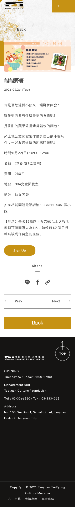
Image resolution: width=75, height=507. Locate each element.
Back (21, 29)
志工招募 (14, 499)
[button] (47, 282)
